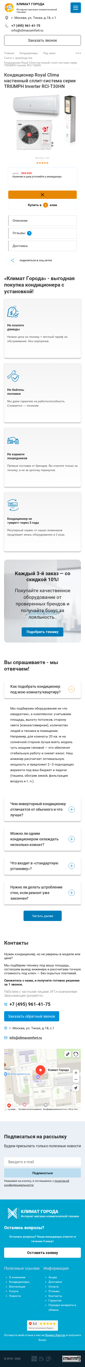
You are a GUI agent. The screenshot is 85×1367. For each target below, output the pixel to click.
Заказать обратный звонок (31, 1016)
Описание (20, 220)
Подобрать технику (42, 632)
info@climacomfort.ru (27, 30)
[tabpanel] (42, 123)
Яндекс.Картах (55, 1335)
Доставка (20, 246)
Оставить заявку (42, 1252)
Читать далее (42, 916)
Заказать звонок (42, 40)
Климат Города (30, 4)
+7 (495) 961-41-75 (25, 26)
